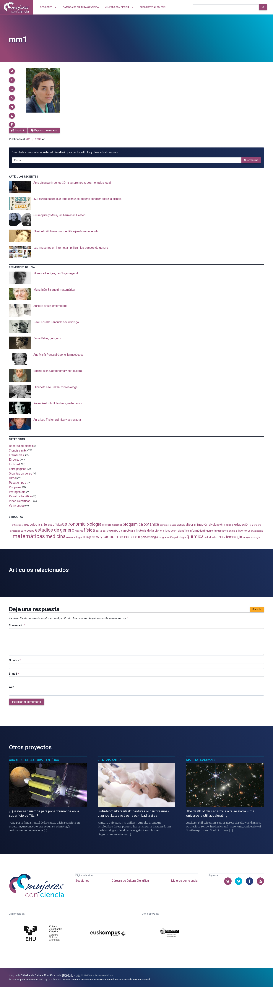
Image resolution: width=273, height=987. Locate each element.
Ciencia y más (18, 450)
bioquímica (133, 524)
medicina (55, 536)
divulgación (216, 524)
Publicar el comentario (26, 702)
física (89, 530)
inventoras (244, 530)
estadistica (15, 531)
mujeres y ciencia (100, 536)
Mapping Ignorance (201, 760)
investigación (257, 531)
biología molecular (112, 524)
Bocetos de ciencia (21, 446)
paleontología (149, 537)
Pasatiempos (17, 482)
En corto (14, 459)
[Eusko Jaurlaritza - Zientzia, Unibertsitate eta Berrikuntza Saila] (169, 933)
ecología (228, 524)
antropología (17, 525)
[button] (12, 71)
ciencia (181, 524)
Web (11, 687)
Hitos (12, 478)
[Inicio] (16, 7)
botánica (151, 524)
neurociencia (129, 537)
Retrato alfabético (20, 496)
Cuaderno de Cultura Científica (34, 760)
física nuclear (102, 531)
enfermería (255, 525)
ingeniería (210, 530)
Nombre (15, 660)
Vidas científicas (19, 501)
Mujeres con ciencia (184, 880)
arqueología (31, 524)
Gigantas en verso (20, 473)
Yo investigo (17, 505)
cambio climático (168, 525)
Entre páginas (17, 469)
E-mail (14, 673)
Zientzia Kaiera (109, 760)
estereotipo (27, 530)
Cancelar (257, 609)
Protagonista (17, 492)
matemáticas (29, 536)
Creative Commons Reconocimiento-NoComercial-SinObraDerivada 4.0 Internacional (106, 979)
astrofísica (54, 524)
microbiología (74, 537)
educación (241, 524)
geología (129, 530)
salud (207, 537)
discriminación (197, 524)
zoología (255, 537)
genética (115, 530)
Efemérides (16, 455)
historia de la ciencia (150, 530)
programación (166, 537)
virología (246, 537)
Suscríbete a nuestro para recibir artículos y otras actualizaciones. (65, 152)
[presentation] (136, 187)
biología (94, 524)
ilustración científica (177, 530)
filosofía (79, 531)
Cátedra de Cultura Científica (130, 880)
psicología (180, 537)
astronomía (73, 524)
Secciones (82, 880)
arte (44, 524)
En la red (14, 464)
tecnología (234, 537)
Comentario (17, 625)
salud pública (218, 537)
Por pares (15, 487)
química (195, 536)
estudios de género (54, 530)
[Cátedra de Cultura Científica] (44, 933)
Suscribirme (251, 160)
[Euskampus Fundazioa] (108, 933)
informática (197, 530)
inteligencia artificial (226, 531)
